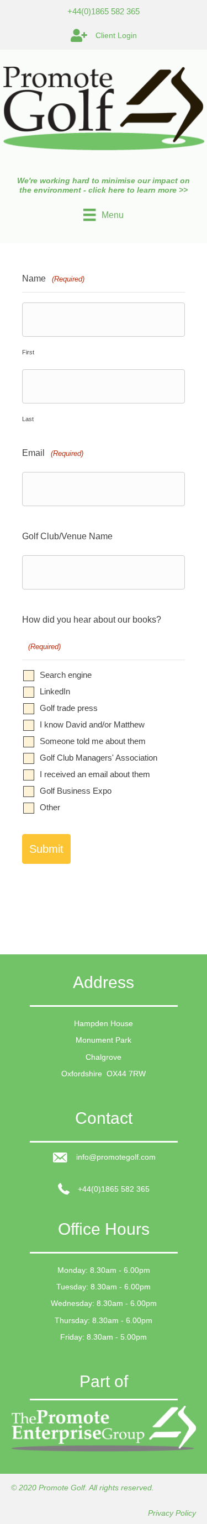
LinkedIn (55, 691)
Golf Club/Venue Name (67, 536)
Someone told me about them (93, 741)
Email (52, 453)
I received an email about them (95, 774)
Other (50, 807)
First (28, 352)
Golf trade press (69, 708)
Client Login (116, 35)
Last (28, 419)
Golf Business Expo (76, 790)
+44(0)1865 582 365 (103, 11)
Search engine (66, 674)
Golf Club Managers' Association (98, 757)
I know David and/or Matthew (92, 724)
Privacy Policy (172, 1513)
